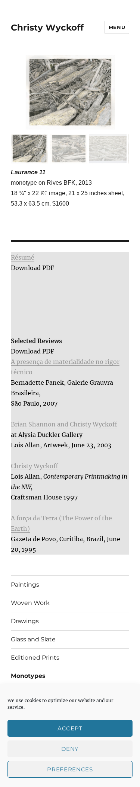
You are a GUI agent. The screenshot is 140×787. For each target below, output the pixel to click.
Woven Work (30, 602)
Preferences (70, 769)
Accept (70, 728)
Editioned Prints (35, 657)
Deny (70, 748)
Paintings (25, 584)
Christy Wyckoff (47, 27)
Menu (117, 27)
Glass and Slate (33, 639)
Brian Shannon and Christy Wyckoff (64, 424)
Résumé (22, 257)
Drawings (25, 621)
